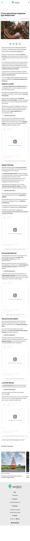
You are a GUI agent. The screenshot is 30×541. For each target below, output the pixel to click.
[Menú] (2, 2)
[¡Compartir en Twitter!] (13, 44)
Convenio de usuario (15, 512)
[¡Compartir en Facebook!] (10, 44)
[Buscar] (28, 2)
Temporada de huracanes (8, 275)
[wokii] (16, 2)
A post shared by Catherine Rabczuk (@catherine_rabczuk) (16, 435)
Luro (8, 394)
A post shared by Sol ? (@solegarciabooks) (15, 378)
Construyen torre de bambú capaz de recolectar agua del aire (11, 476)
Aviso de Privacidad (15, 509)
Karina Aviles (4, 18)
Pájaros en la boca (6, 341)
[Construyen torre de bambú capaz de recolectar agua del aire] (13, 462)
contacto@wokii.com (15, 502)
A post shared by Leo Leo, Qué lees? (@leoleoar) (15, 160)
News (2, 473)
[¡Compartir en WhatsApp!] (19, 44)
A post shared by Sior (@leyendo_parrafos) (15, 314)
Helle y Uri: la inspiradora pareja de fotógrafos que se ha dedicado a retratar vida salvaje (15, 211)
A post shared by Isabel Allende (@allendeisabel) (15, 248)
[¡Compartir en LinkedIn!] (16, 44)
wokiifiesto (15, 495)
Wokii (8, 77)
